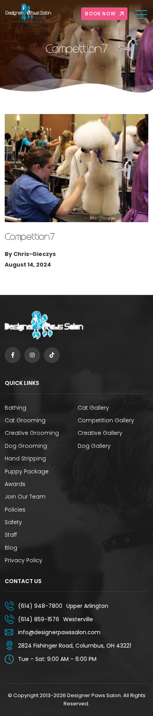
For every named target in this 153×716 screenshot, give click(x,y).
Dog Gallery (94, 446)
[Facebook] (12, 355)
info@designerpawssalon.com (59, 632)
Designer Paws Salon (94, 695)
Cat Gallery (93, 408)
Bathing (15, 408)
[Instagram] (32, 355)
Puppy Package (27, 471)
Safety (13, 522)
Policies (15, 510)
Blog (11, 548)
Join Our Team (25, 497)
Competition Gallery (106, 420)
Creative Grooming (32, 433)
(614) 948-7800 (40, 606)
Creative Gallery (100, 433)
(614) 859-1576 (38, 619)
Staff (11, 535)
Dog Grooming (26, 446)
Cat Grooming (25, 420)
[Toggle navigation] (141, 14)
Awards (15, 484)
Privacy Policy (23, 560)
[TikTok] (52, 355)
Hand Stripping (25, 458)
